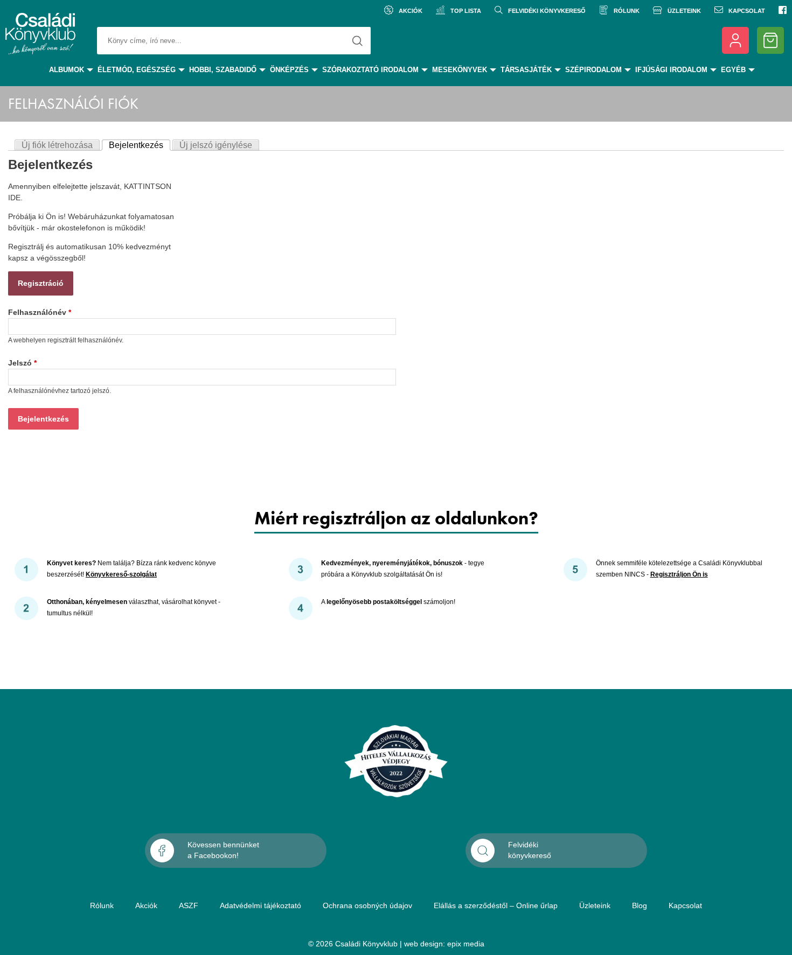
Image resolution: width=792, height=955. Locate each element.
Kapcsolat (746, 11)
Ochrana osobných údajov (367, 905)
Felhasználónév (39, 312)
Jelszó (22, 363)
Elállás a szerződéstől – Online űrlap (496, 905)
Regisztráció (41, 283)
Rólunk (627, 11)
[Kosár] (770, 40)
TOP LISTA (465, 11)
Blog (639, 905)
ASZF (188, 905)
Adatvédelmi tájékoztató (260, 905)
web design (423, 943)
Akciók (410, 11)
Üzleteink (684, 11)
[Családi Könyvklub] (40, 43)
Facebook (783, 11)
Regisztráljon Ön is (679, 574)
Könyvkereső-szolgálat (121, 574)
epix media (465, 943)
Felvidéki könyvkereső (547, 11)
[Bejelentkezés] (735, 40)
